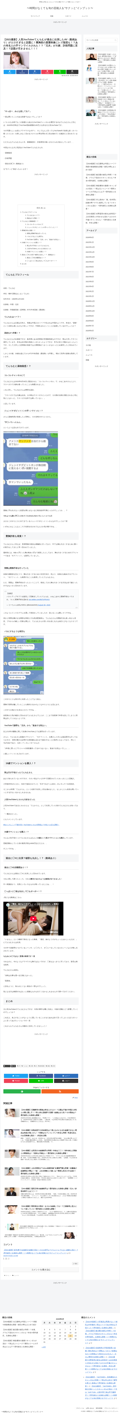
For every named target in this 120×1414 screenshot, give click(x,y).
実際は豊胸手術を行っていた (36, 233)
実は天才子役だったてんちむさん (38, 245)
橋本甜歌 (42, 1066)
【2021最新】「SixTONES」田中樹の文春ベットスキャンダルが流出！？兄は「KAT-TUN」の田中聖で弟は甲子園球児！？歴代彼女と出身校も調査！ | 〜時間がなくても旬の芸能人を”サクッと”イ (101, 1392)
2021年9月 (90, 262)
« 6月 (44, 1347)
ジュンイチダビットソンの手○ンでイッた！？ (42, 227)
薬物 (48, 1066)
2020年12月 (90, 301)
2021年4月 (90, 286)
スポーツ (89, 350)
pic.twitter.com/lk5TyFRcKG (39, 599)
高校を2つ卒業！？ (33, 218)
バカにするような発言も (35, 236)
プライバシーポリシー (110, 1408)
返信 (75, 1263)
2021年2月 (90, 291)
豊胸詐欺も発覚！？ (28, 230)
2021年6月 (90, 277)
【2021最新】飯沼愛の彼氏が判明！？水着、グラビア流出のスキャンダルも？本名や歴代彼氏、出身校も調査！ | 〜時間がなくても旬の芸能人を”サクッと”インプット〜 (101, 1337)
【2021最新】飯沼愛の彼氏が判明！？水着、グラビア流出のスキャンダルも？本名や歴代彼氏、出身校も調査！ (101, 178)
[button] (115, 40)
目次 (38, 208)
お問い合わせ (90, 1408)
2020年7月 (90, 326)
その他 (88, 345)
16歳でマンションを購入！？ (32, 242)
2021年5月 (90, 281)
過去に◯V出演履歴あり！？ (36, 257)
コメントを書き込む (41, 1269)
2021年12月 (90, 247)
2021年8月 (90, 267)
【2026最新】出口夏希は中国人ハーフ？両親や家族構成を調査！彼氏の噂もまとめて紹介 (101, 167)
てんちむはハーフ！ (33, 215)
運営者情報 (99, 1408)
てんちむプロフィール (29, 212)
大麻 (32, 1066)
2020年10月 (90, 311)
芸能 (14, 1066)
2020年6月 (90, 331)
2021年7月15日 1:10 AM (10, 1255)
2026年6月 (90, 237)
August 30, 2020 (44, 605)
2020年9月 (90, 316)
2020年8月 (90, 321)
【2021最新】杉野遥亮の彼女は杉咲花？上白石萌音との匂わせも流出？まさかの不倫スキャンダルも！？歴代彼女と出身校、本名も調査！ (101, 218)
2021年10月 (90, 257)
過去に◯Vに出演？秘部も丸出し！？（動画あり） (39, 254)
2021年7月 (90, 272)
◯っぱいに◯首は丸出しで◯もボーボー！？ (42, 261)
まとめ (24, 264)
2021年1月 (90, 296)
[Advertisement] (60, 28)
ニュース (7, 1066)
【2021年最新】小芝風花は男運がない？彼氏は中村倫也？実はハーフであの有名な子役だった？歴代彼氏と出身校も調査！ (101, 1325)
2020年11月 (90, 306)
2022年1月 (90, 242)
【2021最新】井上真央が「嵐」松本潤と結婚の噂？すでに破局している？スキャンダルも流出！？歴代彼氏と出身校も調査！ (101, 204)
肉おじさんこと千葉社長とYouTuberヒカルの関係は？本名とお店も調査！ (31, 825)
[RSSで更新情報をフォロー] (60, 1091)
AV (19, 1066)
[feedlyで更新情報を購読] (22, 1091)
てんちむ (25, 1066)
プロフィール (80, 1408)
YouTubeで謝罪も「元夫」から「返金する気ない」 (44, 239)
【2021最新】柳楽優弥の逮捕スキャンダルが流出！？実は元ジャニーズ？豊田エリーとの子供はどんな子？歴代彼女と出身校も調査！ (101, 190)
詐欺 (54, 1066)
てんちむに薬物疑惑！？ (30, 221)
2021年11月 (90, 252)
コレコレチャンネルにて (35, 224)
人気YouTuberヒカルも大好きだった (39, 248)
